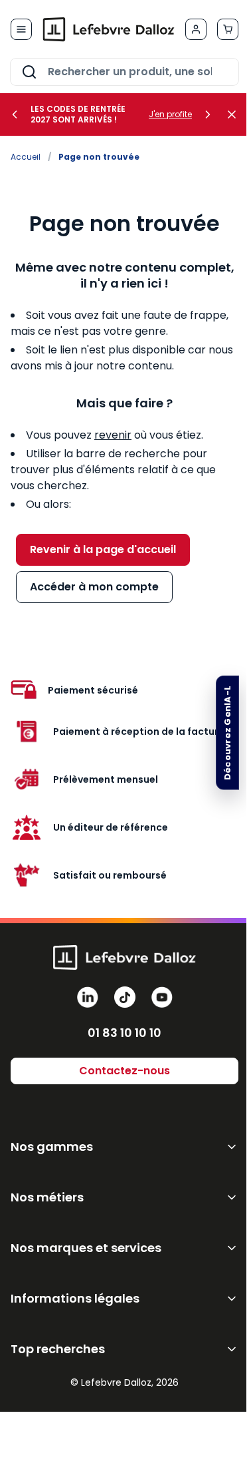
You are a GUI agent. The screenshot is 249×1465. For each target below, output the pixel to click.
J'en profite (170, 114)
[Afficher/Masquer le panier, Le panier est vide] (227, 29)
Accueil (26, 156)
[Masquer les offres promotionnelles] (235, 114)
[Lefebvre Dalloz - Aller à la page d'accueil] (108, 29)
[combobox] (124, 72)
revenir (112, 435)
